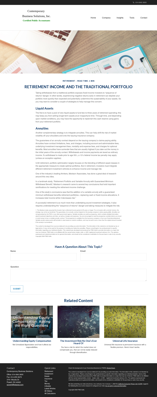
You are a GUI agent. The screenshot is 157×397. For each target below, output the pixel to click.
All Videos (48, 391)
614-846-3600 (141, 2)
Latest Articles (50, 388)
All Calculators (50, 393)
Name (13, 251)
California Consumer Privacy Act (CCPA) (130, 384)
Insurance (48, 378)
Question (14, 266)
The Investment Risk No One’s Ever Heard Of (78, 342)
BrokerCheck (111, 368)
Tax (46, 381)
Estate (47, 376)
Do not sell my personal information (115, 386)
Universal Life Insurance (125, 340)
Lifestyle (48, 386)
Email (82, 251)
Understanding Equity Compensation (32, 340)
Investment (49, 373)
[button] (106, 18)
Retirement (49, 371)
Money (47, 383)
